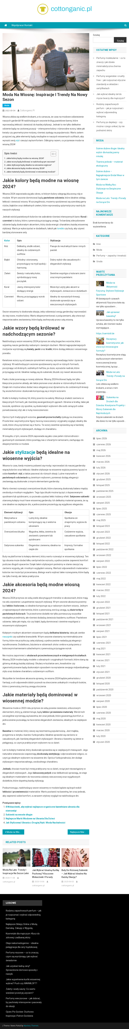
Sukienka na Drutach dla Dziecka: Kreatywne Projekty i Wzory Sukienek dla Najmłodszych (110, 405)
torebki (60, 228)
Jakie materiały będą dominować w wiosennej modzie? (30, 172)
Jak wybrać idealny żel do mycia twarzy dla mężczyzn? (110, 96)
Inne (98, 244)
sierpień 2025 (103, 503)
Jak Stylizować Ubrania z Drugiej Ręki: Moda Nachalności (35, 822)
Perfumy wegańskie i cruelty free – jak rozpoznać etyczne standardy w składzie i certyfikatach (111, 82)
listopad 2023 (103, 526)
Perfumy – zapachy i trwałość (111, 255)
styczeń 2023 (103, 532)
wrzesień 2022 (103, 555)
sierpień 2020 (103, 701)
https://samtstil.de (105, 333)
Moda (6, 105)
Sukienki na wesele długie (19, 814)
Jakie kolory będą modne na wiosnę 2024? (25, 158)
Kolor (7, 240)
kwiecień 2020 (103, 724)
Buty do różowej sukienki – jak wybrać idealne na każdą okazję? (75, 873)
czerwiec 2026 (103, 444)
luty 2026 (101, 467)
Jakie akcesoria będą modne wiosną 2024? (25, 168)
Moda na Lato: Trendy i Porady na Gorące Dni (110, 376)
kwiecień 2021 (103, 654)
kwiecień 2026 (103, 456)
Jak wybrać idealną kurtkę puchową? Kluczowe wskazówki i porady (45, 873)
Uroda (99, 261)
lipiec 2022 (101, 567)
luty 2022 (101, 596)
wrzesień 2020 (103, 695)
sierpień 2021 (103, 631)
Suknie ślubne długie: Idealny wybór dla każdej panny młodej (110, 152)
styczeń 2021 (103, 672)
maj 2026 (101, 450)
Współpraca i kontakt (21, 25)
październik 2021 (104, 619)
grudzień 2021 (103, 608)
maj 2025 (101, 520)
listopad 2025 (103, 485)
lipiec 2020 (101, 707)
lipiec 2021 (101, 637)
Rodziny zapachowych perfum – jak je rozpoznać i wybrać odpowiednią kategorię (109, 110)
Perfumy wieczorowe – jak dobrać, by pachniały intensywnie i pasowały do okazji (24, 1002)
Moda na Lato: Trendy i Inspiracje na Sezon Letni (16, 872)
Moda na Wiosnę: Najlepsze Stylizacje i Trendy (15, 832)
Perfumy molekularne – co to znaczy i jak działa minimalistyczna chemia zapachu (110, 64)
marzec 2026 (103, 462)
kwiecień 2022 (103, 584)
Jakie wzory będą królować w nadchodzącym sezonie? (30, 162)
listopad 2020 (103, 683)
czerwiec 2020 (103, 713)
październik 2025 (104, 491)
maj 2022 (101, 578)
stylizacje (25, 452)
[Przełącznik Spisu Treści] (51, 154)
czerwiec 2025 (103, 514)
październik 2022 (104, 549)
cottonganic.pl (27, 110)
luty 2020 (101, 736)
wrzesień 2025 (103, 497)
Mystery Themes (31, 1026)
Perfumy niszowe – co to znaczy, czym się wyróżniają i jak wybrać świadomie (22, 956)
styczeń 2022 (103, 602)
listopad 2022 (103, 543)
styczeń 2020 (103, 742)
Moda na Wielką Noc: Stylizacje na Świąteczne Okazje (108, 188)
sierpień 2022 (103, 561)
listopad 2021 (103, 613)
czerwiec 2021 (103, 643)
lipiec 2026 (101, 438)
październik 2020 (104, 689)
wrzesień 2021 (103, 625)
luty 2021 (101, 666)
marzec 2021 (103, 660)
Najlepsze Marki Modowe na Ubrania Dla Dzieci (30, 818)
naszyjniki (7, 636)
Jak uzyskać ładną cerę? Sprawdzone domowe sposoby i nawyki (22, 970)
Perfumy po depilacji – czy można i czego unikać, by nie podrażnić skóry (110, 126)
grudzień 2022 (103, 538)
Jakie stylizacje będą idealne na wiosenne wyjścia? (29, 165)
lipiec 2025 (101, 508)
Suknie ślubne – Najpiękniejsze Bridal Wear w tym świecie (110, 175)
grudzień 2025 (103, 479)
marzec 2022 (103, 590)
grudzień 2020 (103, 678)
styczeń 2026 (103, 473)
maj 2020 (101, 718)
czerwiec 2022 (103, 573)
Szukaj (96, 35)
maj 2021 (101, 648)
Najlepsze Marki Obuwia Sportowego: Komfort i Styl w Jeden (79, 832)
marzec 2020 (103, 730)
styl (17, 140)
